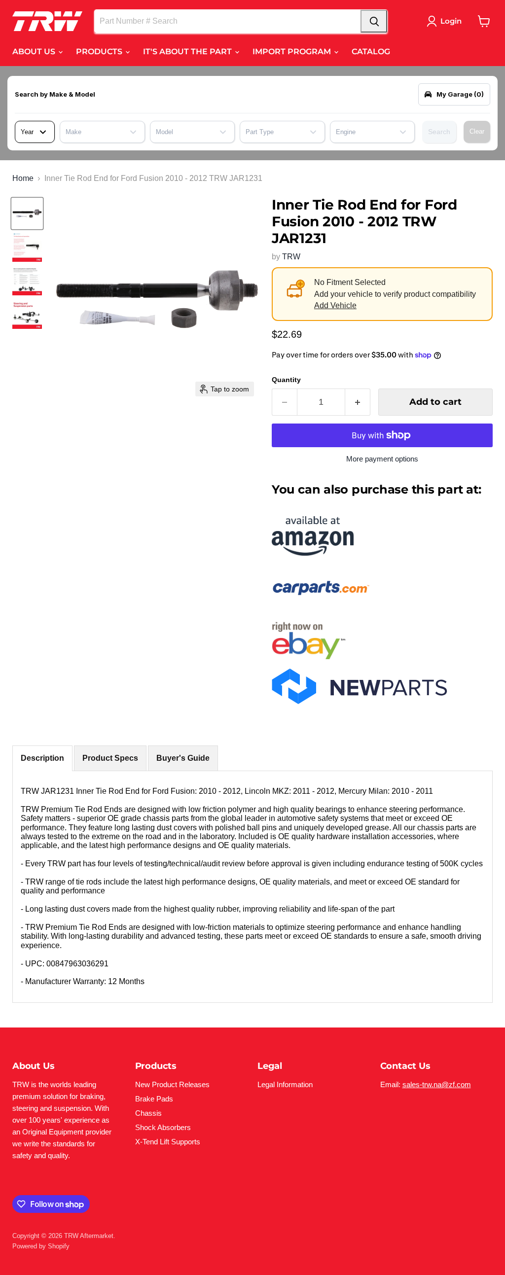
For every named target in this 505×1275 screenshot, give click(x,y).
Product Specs (110, 758)
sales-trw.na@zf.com (436, 1084)
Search (439, 132)
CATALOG (371, 51)
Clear (476, 131)
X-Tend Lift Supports (167, 1141)
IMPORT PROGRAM (292, 51)
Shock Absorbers (163, 1127)
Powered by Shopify (41, 1246)
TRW (291, 256)
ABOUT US (34, 51)
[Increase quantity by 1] (357, 402)
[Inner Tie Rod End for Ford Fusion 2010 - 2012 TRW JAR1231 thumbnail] (27, 213)
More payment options (382, 459)
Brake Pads (154, 1099)
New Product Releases (172, 1084)
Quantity (286, 380)
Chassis (148, 1113)
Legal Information (285, 1084)
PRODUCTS (100, 51)
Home (23, 178)
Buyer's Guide (183, 758)
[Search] (374, 21)
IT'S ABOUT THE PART (188, 51)
